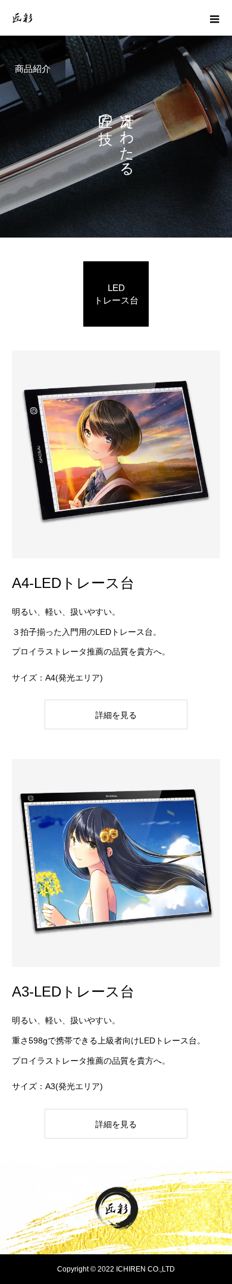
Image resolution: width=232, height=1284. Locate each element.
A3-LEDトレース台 (73, 991)
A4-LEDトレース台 (73, 583)
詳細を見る (116, 715)
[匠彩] (116, 1208)
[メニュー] (214, 18)
